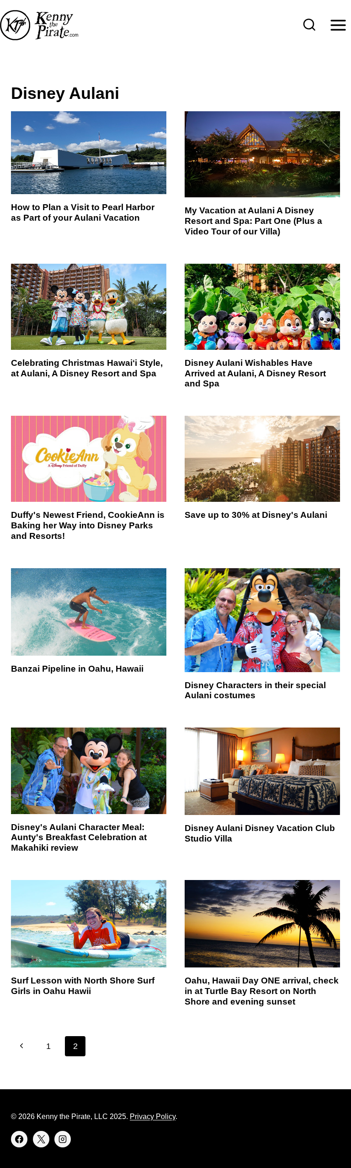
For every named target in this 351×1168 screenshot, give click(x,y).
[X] (41, 1139)
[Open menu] (338, 25)
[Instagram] (62, 1139)
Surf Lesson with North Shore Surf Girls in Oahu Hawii (82, 986)
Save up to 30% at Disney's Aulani (256, 515)
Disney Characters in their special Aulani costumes (255, 690)
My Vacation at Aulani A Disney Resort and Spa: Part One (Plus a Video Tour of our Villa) (253, 221)
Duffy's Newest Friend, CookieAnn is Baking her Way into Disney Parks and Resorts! (88, 525)
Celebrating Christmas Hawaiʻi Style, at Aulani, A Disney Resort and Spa (87, 368)
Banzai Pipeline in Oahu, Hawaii (77, 669)
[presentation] (88, 152)
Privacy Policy (153, 1116)
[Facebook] (19, 1139)
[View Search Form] (309, 25)
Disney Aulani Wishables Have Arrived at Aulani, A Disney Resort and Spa (255, 373)
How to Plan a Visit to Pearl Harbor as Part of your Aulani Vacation (82, 212)
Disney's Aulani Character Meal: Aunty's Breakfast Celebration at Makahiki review (79, 837)
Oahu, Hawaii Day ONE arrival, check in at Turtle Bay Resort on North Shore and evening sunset (262, 991)
